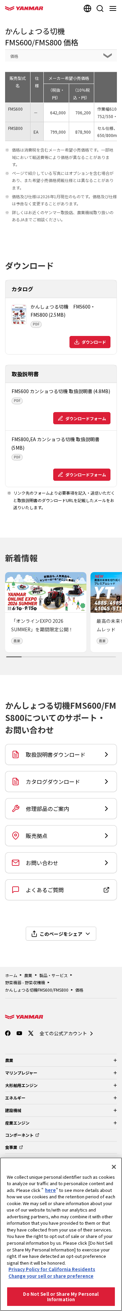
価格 (79, 990)
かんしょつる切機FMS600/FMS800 (36, 990)
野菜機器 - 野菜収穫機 (25, 982)
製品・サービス (53, 975)
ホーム (11, 975)
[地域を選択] (87, 8)
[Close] (113, 1166)
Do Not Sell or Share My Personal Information (61, 1297)
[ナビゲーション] (114, 8)
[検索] (100, 8)
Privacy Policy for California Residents (51, 1269)
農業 (28, 975)
